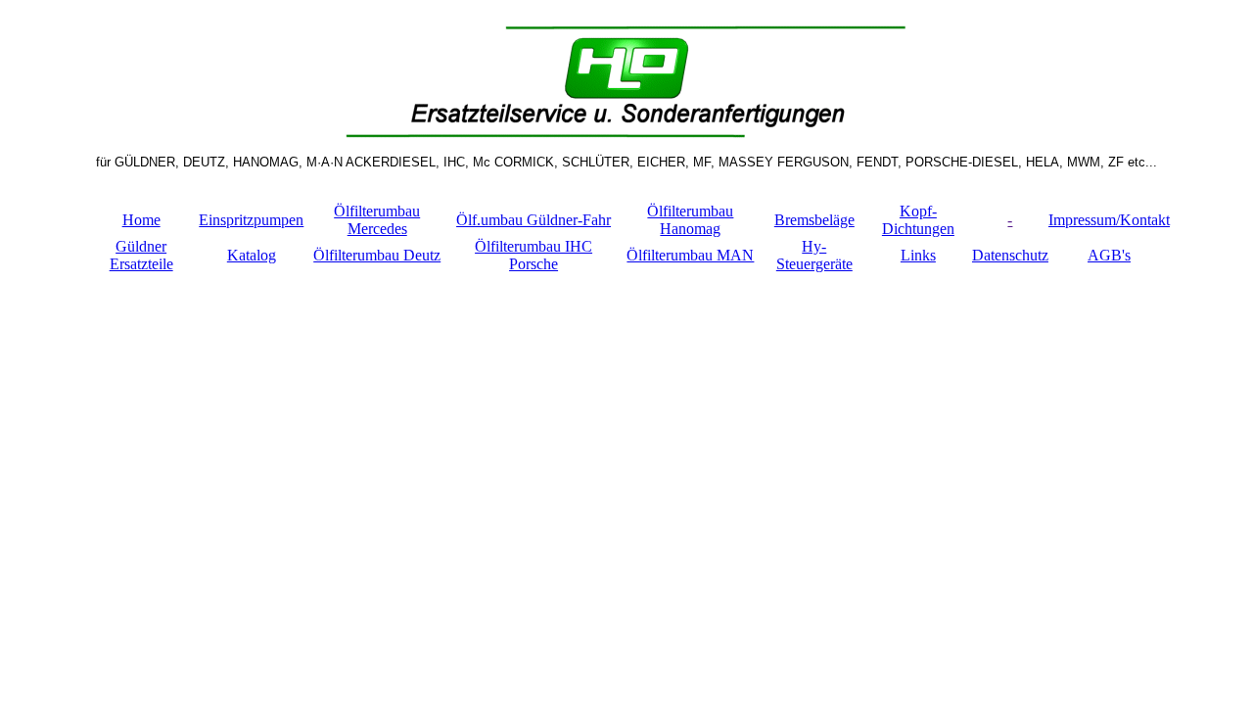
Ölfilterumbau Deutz (377, 255)
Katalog (251, 255)
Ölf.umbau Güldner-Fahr (533, 220)
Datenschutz (1010, 255)
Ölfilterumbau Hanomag (690, 220)
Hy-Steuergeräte (814, 255)
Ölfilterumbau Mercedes (377, 220)
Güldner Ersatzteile (141, 255)
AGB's (1109, 255)
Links (918, 255)
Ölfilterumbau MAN (690, 255)
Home (141, 220)
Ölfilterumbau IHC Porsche (533, 255)
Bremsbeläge (814, 220)
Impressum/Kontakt (1109, 220)
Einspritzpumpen (251, 220)
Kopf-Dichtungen (918, 220)
